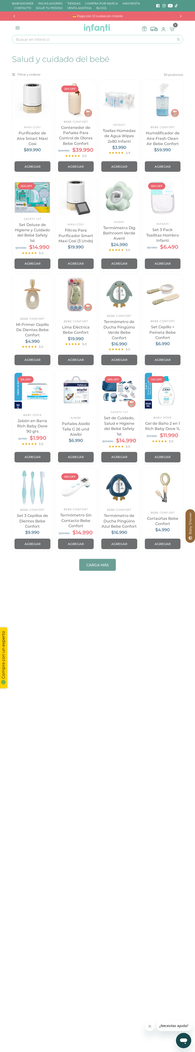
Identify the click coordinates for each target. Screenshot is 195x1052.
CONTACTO (22, 8)
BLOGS (101, 8)
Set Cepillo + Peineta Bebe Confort (162, 332)
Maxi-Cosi (32, 127)
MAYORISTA (131, 3)
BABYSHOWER (23, 3)
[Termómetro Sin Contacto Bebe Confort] (76, 488)
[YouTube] (170, 6)
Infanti (119, 124)
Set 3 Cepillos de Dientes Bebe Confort (32, 521)
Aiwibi (76, 418)
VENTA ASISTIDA (79, 8)
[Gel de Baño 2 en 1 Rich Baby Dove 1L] (163, 391)
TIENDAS (73, 3)
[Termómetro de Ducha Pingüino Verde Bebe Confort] (119, 295)
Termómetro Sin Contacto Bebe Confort (76, 520)
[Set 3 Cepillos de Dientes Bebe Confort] (32, 488)
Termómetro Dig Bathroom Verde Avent (119, 233)
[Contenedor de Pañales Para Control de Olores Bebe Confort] (76, 100)
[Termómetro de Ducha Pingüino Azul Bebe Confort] (119, 488)
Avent (119, 222)
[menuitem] (24, 3)
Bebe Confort (76, 121)
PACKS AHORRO (50, 3)
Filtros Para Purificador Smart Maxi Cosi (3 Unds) (75, 235)
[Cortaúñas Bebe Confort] (163, 488)
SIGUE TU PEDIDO (49, 8)
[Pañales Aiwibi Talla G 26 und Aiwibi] (76, 391)
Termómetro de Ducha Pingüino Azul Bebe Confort (119, 521)
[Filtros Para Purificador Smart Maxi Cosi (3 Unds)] (76, 197)
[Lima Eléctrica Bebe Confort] (76, 295)
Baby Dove (32, 415)
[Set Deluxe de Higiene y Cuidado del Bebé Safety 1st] (32, 197)
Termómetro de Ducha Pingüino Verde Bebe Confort (119, 329)
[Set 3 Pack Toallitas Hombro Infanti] (163, 197)
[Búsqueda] (178, 39)
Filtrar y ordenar (29, 74)
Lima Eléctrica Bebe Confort (76, 330)
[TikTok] (176, 6)
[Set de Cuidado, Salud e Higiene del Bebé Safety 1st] (119, 391)
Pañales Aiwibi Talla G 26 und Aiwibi (76, 429)
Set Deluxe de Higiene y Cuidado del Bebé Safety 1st (32, 233)
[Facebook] (158, 6)
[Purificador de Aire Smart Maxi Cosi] (32, 100)
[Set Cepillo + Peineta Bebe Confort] (163, 295)
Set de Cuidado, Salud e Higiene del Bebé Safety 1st (119, 426)
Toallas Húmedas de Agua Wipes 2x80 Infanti (119, 136)
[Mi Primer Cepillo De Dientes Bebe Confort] (32, 295)
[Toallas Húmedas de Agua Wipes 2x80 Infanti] (119, 100)
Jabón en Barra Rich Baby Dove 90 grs (32, 426)
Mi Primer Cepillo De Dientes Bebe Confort (32, 330)
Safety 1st (32, 219)
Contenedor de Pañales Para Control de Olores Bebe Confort (76, 135)
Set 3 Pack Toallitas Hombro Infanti (162, 235)
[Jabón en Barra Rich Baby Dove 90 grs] (32, 391)
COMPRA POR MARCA (101, 3)
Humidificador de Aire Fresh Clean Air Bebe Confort (163, 138)
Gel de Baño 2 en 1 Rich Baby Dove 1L (162, 426)
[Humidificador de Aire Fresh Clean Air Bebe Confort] (163, 100)
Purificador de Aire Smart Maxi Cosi (32, 138)
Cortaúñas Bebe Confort (162, 521)
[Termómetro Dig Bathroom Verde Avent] (119, 197)
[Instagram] (164, 6)
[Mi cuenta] (163, 28)
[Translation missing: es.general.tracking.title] (154, 28)
